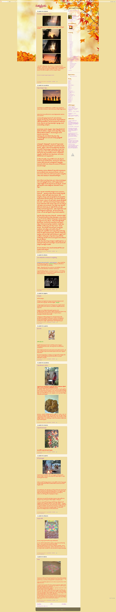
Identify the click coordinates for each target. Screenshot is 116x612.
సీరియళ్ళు (69, 101)
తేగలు (69, 89)
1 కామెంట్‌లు (53, 358)
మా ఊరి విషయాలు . (71, 95)
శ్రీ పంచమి (39, 328)
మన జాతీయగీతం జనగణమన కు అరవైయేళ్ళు (47, 257)
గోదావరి (69, 83)
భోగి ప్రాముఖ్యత (40, 458)
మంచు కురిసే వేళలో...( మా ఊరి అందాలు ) (73, 127)
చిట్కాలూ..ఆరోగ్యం (70, 85)
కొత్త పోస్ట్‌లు (39, 604)
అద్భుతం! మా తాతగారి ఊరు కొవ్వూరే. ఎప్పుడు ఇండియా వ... (73, 115)
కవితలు (69, 82)
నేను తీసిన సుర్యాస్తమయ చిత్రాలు (44, 13)
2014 (70, 35)
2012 (70, 38)
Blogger (62, 609)
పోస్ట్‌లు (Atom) (46, 606)
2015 (70, 34)
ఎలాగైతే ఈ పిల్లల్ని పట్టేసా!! (71, 144)
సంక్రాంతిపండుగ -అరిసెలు (42, 365)
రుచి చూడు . (70, 97)
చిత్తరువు (70, 25)
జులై (70, 48)
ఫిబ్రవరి (71, 53)
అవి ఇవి (40, 252)
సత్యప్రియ (41, 5)
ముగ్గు (38, 559)
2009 (70, 70)
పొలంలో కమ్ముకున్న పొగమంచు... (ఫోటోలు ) (72, 139)
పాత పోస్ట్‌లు (64, 604)
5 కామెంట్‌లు (53, 552)
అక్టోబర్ (71, 44)
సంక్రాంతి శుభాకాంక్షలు (42, 427)
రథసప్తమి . (39, 296)
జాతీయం (40, 290)
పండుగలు (40, 323)
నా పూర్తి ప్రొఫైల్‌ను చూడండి (71, 20)
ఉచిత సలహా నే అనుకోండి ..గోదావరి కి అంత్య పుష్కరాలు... (73, 109)
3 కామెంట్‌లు (53, 251)
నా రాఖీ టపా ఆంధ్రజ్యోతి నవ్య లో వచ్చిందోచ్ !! (72, 121)
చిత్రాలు (69, 86)
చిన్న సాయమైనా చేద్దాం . (42, 88)
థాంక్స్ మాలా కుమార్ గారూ (71, 106)
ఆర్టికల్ (69, 81)
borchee (56, 609)
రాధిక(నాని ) (74, 15)
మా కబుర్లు (69, 96)
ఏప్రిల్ (71, 51)
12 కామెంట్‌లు (53, 81)
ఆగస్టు (71, 47)
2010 (70, 40)
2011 (70, 39)
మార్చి (71, 52)
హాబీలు (40, 82)
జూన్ (70, 49)
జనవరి (71, 55)
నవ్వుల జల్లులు (70, 90)
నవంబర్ (71, 43)
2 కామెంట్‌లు (53, 422)
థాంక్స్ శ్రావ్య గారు (70, 113)
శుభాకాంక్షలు (69, 100)
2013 (70, 36)
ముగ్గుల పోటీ (40, 518)
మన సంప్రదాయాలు (41, 513)
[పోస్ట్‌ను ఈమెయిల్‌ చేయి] (56, 81)
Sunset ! (74, 25)
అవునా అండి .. (70, 111)
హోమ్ (51, 604)
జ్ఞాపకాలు (69, 88)
